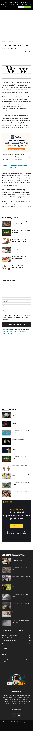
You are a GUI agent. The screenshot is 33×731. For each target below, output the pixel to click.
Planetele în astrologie (18, 439)
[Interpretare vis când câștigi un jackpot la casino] (6, 224)
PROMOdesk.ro (6, 662)
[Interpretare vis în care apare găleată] (6, 450)
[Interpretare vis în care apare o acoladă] (6, 267)
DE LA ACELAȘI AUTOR (10, 218)
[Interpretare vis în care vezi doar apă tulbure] (6, 623)
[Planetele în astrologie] (6, 441)
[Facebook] (4, 55)
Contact (17, 724)
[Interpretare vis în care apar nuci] (6, 493)
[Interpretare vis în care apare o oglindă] (6, 415)
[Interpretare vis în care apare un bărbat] (6, 605)
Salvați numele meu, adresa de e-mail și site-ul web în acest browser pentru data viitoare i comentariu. (16, 317)
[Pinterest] (12, 55)
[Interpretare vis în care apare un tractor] (6, 485)
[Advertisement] (16, 22)
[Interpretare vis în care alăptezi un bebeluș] (6, 597)
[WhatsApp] (16, 55)
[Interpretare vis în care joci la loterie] (6, 232)
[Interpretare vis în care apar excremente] (6, 570)
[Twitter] (8, 55)
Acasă (3, 41)
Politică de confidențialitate (21, 722)
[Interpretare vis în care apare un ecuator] (6, 433)
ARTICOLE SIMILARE (9, 215)
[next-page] (17, 274)
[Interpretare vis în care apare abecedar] (6, 259)
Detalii (20, 7)
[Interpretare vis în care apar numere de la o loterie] (6, 241)
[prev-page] (15, 274)
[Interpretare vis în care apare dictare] (6, 250)
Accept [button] (28, 7)
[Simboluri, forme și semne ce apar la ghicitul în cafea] (6, 561)
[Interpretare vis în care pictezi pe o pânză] (6, 476)
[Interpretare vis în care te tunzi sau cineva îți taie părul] (6, 578)
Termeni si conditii (8, 722)
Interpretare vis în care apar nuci (20, 491)
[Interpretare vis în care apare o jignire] (6, 467)
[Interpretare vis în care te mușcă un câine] (6, 587)
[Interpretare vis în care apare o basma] (6, 424)
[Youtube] (19, 715)
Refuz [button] (14, 7)
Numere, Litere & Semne (13, 41)
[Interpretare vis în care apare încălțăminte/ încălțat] (6, 614)
